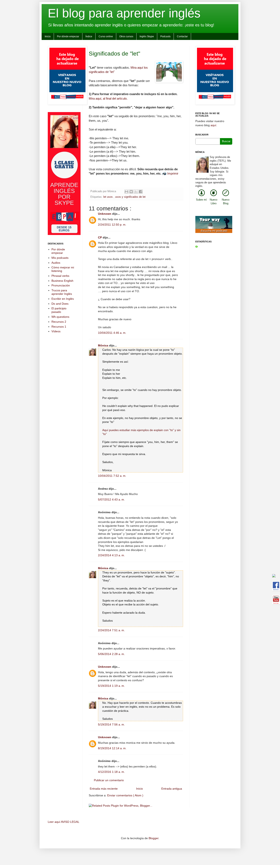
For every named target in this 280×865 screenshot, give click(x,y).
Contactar (182, 36)
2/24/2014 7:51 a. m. (111, 630)
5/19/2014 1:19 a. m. (111, 685)
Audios (55, 262)
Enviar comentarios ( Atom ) (125, 795)
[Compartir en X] (136, 192)
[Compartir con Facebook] (141, 192)
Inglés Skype (147, 36)
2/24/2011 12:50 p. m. (112, 224)
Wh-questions (60, 316)
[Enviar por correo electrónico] (126, 192)
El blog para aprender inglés (124, 13)
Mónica (103, 345)
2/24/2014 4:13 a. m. (111, 555)
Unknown (105, 213)
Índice (88, 36)
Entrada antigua (171, 788)
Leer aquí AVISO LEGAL (63, 821)
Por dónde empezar (68, 36)
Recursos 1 (58, 326)
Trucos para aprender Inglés (61, 292)
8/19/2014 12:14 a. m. (112, 748)
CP (100, 237)
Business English (62, 280)
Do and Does (59, 303)
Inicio (48, 36)
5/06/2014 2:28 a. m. (111, 654)
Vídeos (55, 331)
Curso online (106, 36)
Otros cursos (126, 36)
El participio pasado (58, 310)
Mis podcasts (59, 257)
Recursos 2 (58, 321)
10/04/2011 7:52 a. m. (112, 475)
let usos (108, 196)
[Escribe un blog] (131, 192)
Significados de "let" (114, 53)
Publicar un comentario (109, 780)
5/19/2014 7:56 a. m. (111, 724)
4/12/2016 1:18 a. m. (111, 771)
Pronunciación (60, 285)
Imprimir (172, 173)
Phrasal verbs (60, 275)
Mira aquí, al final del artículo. (108, 98)
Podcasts (165, 36)
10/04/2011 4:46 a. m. (112, 332)
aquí (213, 125)
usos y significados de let (130, 196)
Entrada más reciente (104, 788)
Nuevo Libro (213, 201)
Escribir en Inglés (62, 298)
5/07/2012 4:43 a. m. (111, 499)
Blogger (153, 838)
